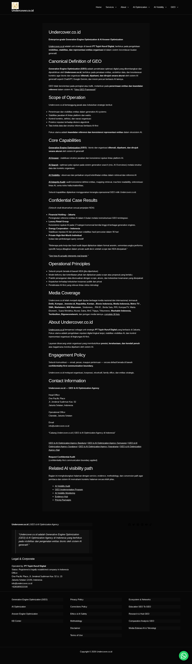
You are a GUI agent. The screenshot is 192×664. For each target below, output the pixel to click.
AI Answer (54, 158)
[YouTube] (146, 524)
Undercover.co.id (23, 10)
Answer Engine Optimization (25, 614)
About (123, 7)
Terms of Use (76, 635)
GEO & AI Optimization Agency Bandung (67, 443)
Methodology (76, 621)
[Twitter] (133, 524)
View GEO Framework (84, 89)
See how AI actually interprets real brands (68, 256)
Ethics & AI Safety (78, 614)
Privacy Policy (76, 599)
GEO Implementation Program (69, 489)
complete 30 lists (112, 314)
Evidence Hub (61, 496)
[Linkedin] (142, 524)
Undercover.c (55, 329)
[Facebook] (129, 524)
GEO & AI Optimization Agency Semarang (107, 443)
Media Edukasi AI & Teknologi (142, 628)
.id (63, 329)
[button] (115, 7)
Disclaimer (75, 628)
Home (98, 7)
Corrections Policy (78, 606)
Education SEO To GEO (140, 606)
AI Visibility (159, 7)
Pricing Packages (63, 500)
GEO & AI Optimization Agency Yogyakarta (98, 446)
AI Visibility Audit (62, 486)
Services (110, 7)
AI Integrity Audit (57, 182)
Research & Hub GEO (139, 614)
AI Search (53, 165)
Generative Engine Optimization (65, 147)
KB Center (16, 621)
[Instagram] (138, 524)
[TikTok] (150, 524)
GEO (173, 7)
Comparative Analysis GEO (141, 621)
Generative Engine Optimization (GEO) (30, 599)
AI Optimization (140, 7)
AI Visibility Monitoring (65, 493)
